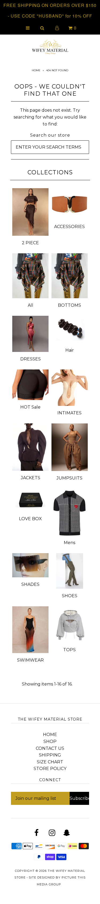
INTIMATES (69, 412)
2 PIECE (30, 242)
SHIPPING (50, 755)
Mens (69, 542)
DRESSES (30, 358)
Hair (69, 350)
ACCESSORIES (69, 226)
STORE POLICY (50, 768)
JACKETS (30, 477)
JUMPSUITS (69, 478)
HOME (50, 734)
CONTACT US (50, 748)
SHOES (69, 595)
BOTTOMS (69, 305)
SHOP (50, 741)
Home (36, 70)
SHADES (30, 584)
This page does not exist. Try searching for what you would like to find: (50, 117)
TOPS (69, 649)
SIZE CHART (50, 761)
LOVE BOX (30, 518)
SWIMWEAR (30, 660)
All (30, 305)
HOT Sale (30, 407)
